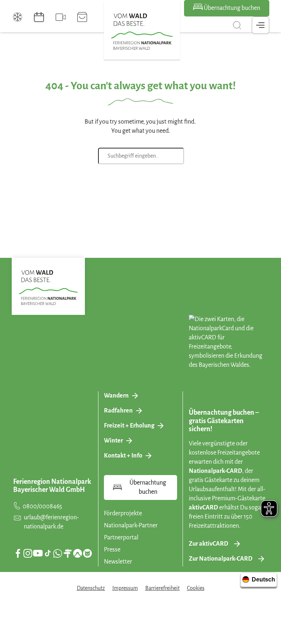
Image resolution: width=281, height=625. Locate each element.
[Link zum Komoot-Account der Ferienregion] (77, 553)
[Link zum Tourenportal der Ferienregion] (67, 553)
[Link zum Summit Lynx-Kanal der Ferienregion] (87, 553)
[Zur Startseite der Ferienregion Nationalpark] (142, 32)
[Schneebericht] (18, 17)
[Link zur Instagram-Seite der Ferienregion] (27, 553)
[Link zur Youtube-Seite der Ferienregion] (38, 553)
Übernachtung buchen (231, 8)
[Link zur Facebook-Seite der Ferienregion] (18, 553)
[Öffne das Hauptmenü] (260, 25)
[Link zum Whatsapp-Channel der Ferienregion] (57, 553)
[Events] (39, 17)
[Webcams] (60, 17)
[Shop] (82, 17)
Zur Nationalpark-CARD (220, 559)
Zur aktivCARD (208, 544)
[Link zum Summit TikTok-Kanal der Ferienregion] (48, 553)
